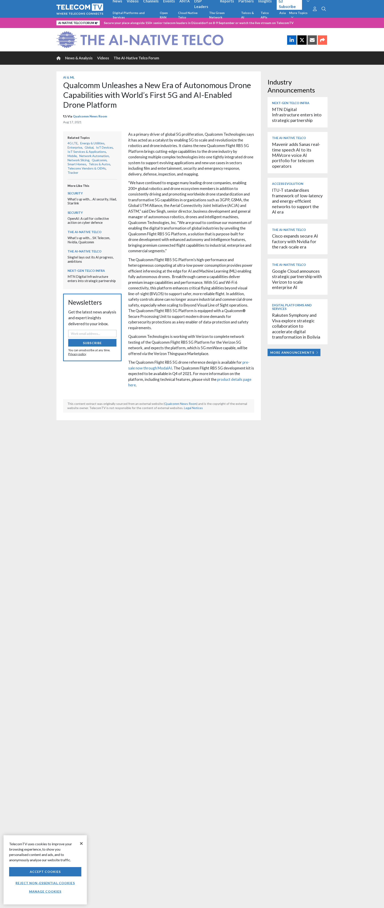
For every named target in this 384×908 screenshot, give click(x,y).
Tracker (73, 172)
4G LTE (73, 143)
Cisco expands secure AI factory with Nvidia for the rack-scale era (295, 241)
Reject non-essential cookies (45, 883)
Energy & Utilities (92, 143)
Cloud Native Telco (188, 15)
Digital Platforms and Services (129, 15)
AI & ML (68, 77)
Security (75, 193)
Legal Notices (193, 408)
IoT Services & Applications (87, 151)
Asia (282, 13)
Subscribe (92, 343)
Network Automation (94, 156)
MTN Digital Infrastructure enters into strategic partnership (92, 278)
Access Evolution (287, 184)
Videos (103, 58)
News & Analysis (79, 58)
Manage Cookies (45, 891)
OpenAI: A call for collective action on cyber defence (88, 220)
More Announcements (292, 352)
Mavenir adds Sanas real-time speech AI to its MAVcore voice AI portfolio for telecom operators (296, 155)
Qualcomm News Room (90, 116)
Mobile (72, 156)
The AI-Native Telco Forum (136, 58)
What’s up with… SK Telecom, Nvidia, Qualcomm (89, 240)
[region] (45, 869)
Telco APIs (265, 15)
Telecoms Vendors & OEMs (87, 168)
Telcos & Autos (99, 164)
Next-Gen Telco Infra (86, 270)
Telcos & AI (247, 15)
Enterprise (75, 147)
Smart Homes (77, 164)
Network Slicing (78, 160)
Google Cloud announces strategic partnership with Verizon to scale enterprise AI (297, 279)
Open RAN (164, 15)
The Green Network (217, 15)
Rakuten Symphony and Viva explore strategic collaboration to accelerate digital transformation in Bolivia (296, 326)
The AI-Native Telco (85, 232)
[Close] (81, 843)
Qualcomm (99, 160)
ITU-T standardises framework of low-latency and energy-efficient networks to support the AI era (297, 201)
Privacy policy (77, 354)
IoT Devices (104, 147)
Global (89, 147)
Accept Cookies (45, 872)
